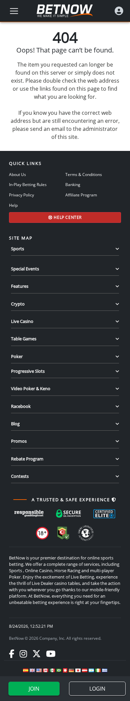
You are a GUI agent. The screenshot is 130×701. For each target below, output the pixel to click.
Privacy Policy (21, 194)
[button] (119, 11)
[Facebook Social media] (11, 653)
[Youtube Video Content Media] (50, 653)
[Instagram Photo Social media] (23, 653)
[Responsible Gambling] (29, 513)
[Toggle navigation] (14, 11)
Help (13, 205)
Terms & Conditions (83, 174)
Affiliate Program (81, 194)
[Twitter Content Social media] (36, 653)
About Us (17, 174)
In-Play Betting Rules (28, 184)
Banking (72, 184)
